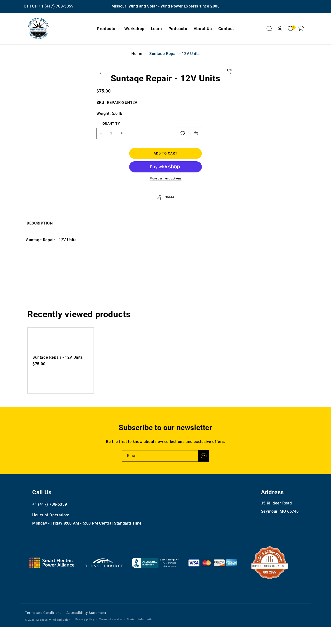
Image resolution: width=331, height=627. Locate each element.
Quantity (111, 123)
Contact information (140, 619)
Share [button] (169, 197)
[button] (107, 29)
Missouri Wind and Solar (53, 619)
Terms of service (110, 619)
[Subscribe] (203, 456)
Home (137, 53)
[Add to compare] (196, 133)
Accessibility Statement (86, 613)
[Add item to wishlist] (182, 133)
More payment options (165, 178)
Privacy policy (84, 619)
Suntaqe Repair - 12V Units (57, 357)
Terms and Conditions (43, 613)
